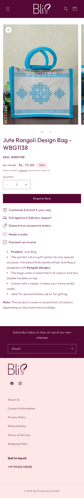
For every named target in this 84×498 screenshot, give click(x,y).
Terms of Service (19, 435)
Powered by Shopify (49, 491)
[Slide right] (50, 132)
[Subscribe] (71, 348)
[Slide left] (33, 132)
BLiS (35, 491)
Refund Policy (17, 426)
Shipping (22, 170)
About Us (14, 399)
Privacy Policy (17, 417)
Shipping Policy (18, 444)
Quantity (8, 176)
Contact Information (21, 408)
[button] (8, 8)
